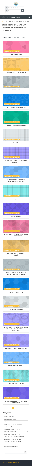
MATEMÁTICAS (16, 217)
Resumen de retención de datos (11, 462)
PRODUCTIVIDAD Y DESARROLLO (16, 72)
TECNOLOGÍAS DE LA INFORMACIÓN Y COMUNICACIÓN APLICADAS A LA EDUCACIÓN (16, 329)
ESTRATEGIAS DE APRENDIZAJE (16, 107)
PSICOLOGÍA (16, 90)
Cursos (3, 21)
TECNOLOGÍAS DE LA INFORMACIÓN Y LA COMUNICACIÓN (16, 235)
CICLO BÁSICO (7, 444)
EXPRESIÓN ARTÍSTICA (16, 310)
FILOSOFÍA (16, 143)
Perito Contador (7, 416)
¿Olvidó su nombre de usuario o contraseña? (16, 12)
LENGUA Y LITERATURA (16, 292)
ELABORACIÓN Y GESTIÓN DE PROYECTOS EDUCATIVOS (16, 180)
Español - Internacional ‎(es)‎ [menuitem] (13, 17)
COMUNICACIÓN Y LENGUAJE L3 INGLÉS (16, 254)
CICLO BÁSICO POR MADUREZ (11, 446)
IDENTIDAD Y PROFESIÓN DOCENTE (16, 348)
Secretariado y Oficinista (10, 419)
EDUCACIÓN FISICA (16, 54)
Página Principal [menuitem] (3, 17)
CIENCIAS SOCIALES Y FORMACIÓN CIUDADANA (16, 161)
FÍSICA (16, 199)
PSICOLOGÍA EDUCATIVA (16, 366)
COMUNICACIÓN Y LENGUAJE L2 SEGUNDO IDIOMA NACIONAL (16, 273)
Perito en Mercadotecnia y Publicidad (13, 422)
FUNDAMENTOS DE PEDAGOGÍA (16, 125)
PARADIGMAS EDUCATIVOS (16, 383)
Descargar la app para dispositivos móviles (13, 464)
